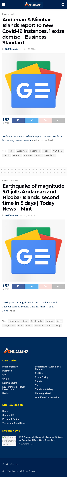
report (38, 155)
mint (20, 326)
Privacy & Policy (10, 419)
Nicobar (28, 155)
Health (13, 14)
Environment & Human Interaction (13, 388)
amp (12, 151)
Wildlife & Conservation (47, 397)
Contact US (8, 415)
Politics (39, 373)
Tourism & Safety (44, 389)
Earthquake (37, 321)
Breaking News (10, 366)
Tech (37, 385)
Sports (38, 381)
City (4, 375)
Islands (17, 155)
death (7, 155)
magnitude (9, 326)
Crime (5, 379)
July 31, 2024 (29, 49)
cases (46, 151)
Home (4, 14)
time (49, 326)
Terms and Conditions (14, 423)
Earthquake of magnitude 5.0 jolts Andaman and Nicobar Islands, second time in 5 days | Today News (29, 306)
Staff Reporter (12, 49)
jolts (59, 321)
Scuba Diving (41, 377)
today (57, 326)
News (29, 326)
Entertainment (9, 383)
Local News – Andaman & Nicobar (48, 367)
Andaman (22, 151)
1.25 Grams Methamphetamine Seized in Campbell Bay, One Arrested (41, 439)
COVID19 (57, 151)
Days (25, 321)
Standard (49, 155)
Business (35, 151)
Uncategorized (43, 393)
